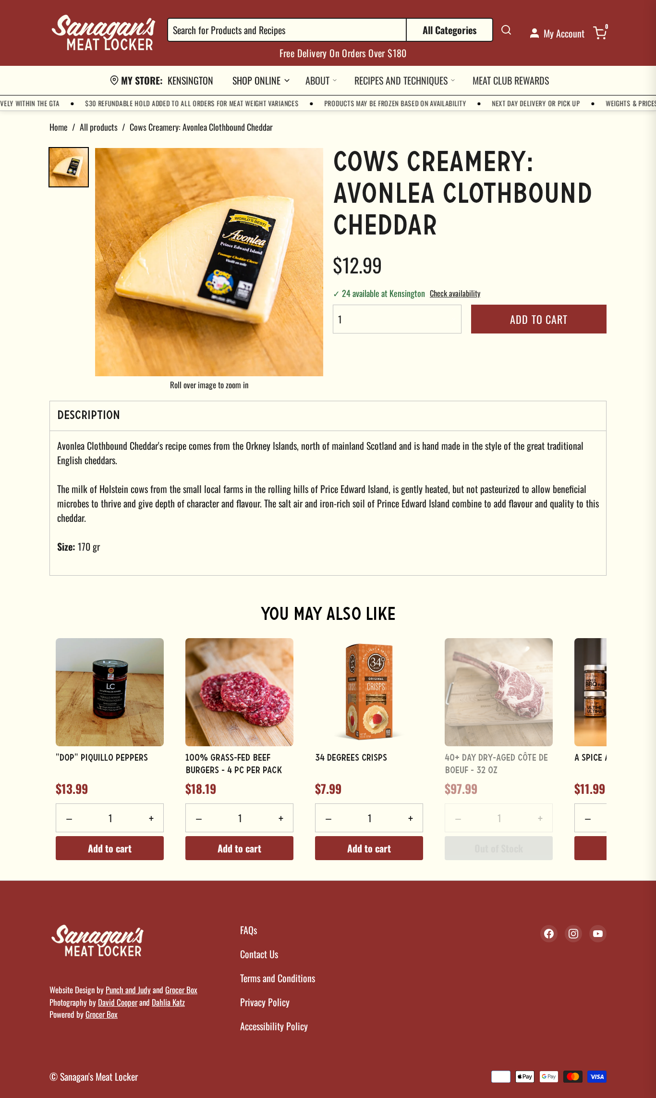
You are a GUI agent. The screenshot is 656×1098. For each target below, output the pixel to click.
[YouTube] (598, 933)
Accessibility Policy (274, 1026)
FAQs (248, 930)
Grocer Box (181, 990)
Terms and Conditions (277, 978)
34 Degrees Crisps (351, 758)
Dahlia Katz (168, 1002)
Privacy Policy (265, 1002)
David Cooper (117, 1002)
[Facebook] (549, 933)
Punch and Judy (128, 990)
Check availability (455, 293)
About (317, 80)
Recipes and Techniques (401, 80)
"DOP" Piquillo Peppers (102, 758)
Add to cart (539, 319)
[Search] (506, 30)
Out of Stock (498, 848)
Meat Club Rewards (511, 80)
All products (99, 127)
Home (58, 127)
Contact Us (259, 954)
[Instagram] (573, 933)
